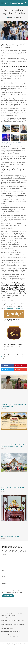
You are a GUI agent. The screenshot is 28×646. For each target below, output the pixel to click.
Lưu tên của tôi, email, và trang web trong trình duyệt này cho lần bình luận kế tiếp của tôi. (13, 591)
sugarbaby (23, 354)
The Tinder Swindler (15, 356)
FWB (7, 354)
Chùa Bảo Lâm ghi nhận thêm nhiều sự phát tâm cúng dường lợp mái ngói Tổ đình (14, 445)
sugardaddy (6, 356)
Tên (3, 570)
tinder (21, 356)
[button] (2, 3)
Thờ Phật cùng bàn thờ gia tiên (10, 536)
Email (3, 576)
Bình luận (4, 554)
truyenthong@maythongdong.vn (14, 308)
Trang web (4, 583)
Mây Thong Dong (13, 354)
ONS (19, 354)
